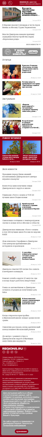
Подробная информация (10, 390)
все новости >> (33, 44)
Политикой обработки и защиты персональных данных (19, 410)
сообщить (33, 52)
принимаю (21, 431)
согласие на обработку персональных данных (16, 404)
